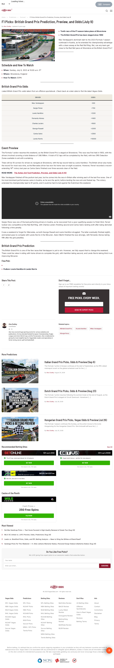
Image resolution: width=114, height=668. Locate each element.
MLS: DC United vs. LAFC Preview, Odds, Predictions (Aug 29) (27, 535)
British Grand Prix (66, 328)
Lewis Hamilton (81, 328)
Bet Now (29, 463)
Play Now (29, 516)
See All (109, 447)
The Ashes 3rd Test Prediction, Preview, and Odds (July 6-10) (40, 173)
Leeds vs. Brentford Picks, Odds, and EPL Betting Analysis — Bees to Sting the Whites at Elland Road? (42, 539)
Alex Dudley (7, 26)
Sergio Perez (65, 333)
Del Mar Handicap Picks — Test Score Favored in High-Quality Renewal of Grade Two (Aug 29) (39, 530)
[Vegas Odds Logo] (7, 10)
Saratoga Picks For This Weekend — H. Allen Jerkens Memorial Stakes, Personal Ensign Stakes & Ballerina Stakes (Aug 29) (50, 544)
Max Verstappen (96, 328)
